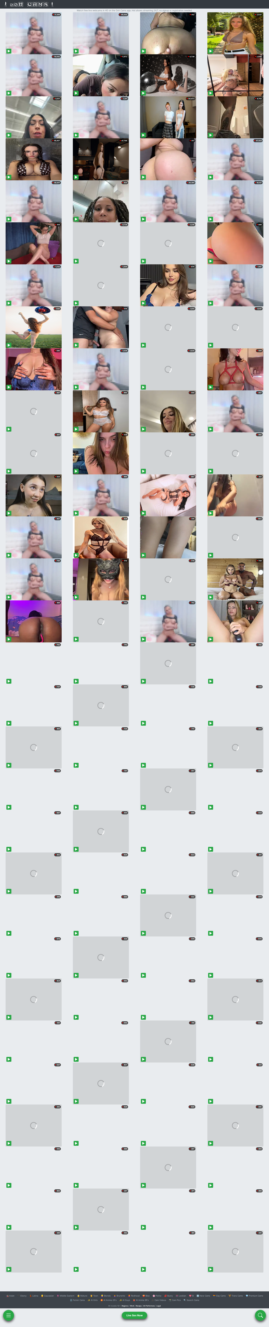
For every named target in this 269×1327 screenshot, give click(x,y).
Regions (125, 1306)
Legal (158, 1306)
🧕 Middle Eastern (65, 1295)
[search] (260, 1315)
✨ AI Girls (93, 1300)
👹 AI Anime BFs (141, 1300)
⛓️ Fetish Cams (77, 1300)
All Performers (149, 1306)
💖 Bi (191, 1295)
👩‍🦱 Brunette (119, 1295)
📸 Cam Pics (175, 1300)
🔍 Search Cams (191, 1300)
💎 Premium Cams (254, 1295)
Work (132, 1306)
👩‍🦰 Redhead (134, 1295)
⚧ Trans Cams (236, 1295)
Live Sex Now (134, 1315)
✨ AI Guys (124, 1300)
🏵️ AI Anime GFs (108, 1300)
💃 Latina (33, 1295)
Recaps (139, 1306)
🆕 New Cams (203, 1295)
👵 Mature (82, 1295)
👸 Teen (94, 1295)
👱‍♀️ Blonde (106, 1295)
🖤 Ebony (21, 1295)
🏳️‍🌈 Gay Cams (219, 1295)
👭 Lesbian (181, 1295)
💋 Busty (168, 1295)
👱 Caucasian (47, 1295)
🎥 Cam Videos (158, 1300)
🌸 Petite (157, 1295)
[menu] (8, 1315)
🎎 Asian (10, 1295)
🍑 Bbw (146, 1295)
